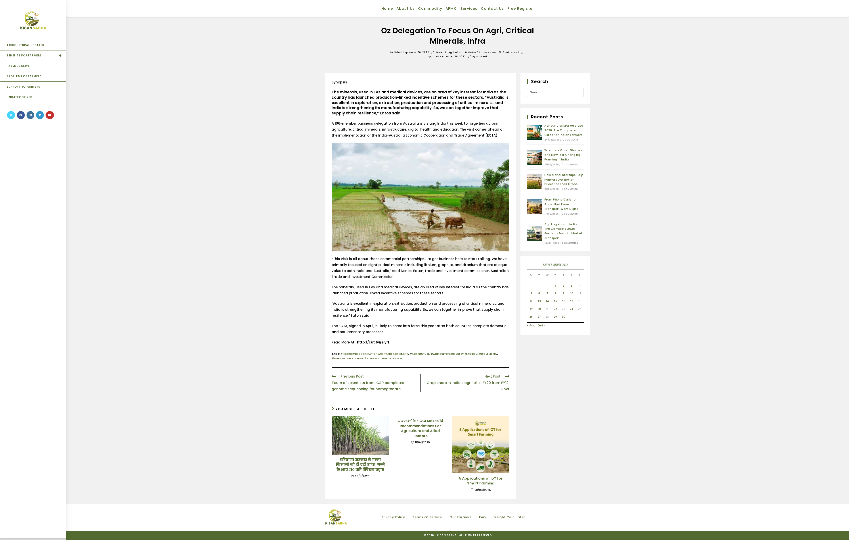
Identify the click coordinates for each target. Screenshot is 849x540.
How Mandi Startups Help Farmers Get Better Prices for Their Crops (563, 179)
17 (571, 301)
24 (571, 309)
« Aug (531, 325)
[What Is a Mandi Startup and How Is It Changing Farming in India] (534, 157)
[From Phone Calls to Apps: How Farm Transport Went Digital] (534, 206)
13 (539, 301)
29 (555, 316)
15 (555, 301)
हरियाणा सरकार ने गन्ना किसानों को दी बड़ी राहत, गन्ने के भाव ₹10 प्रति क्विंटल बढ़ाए (360, 464)
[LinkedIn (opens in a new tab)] (40, 115)
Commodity (430, 8)
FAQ (482, 517)
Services (469, 8)
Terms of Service (427, 517)
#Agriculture (419, 354)
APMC (451, 8)
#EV (400, 358)
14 (547, 301)
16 (563, 301)
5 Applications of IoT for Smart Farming (481, 481)
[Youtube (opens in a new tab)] (50, 115)
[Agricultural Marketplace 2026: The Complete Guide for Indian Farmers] (534, 132)
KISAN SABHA (447, 535)
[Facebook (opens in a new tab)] (21, 115)
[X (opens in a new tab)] (11, 115)
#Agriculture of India (347, 358)
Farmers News (487, 52)
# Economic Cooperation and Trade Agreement (374, 354)
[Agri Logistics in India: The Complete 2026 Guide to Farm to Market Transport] (534, 233)
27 (539, 316)
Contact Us (492, 8)
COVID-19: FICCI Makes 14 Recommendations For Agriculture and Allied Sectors (420, 428)
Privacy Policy (393, 517)
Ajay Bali (482, 56)
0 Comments (571, 139)
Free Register (520, 8)
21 (547, 309)
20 (539, 309)
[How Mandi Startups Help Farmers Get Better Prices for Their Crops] (534, 181)
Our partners (460, 517)
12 (531, 301)
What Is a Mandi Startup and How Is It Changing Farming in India (563, 155)
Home (387, 8)
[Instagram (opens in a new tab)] (30, 115)
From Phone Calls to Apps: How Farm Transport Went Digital (561, 204)
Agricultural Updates (462, 52)
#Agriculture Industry (447, 354)
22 (555, 309)
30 (563, 316)
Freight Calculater (509, 517)
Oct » (541, 325)
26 (531, 316)
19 (531, 309)
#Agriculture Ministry (481, 354)
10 (571, 293)
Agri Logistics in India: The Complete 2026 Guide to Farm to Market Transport (563, 231)
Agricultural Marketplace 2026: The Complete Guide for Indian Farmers (563, 130)
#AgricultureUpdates (380, 358)
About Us (405, 8)
